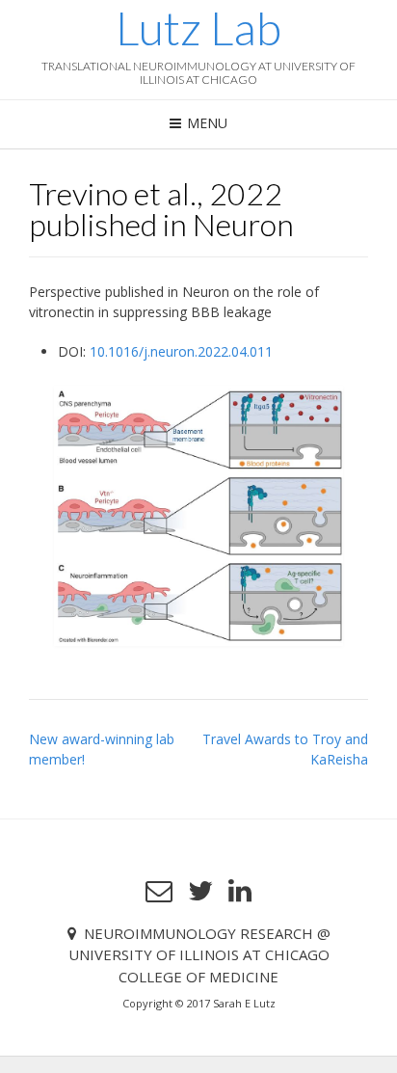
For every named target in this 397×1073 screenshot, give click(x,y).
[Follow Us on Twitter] (200, 890)
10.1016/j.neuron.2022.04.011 (181, 351)
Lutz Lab (198, 28)
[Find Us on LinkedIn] (239, 890)
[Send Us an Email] (159, 890)
